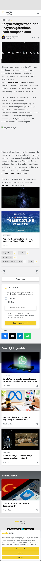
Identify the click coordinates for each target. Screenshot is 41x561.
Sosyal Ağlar (7, 414)
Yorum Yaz (20, 279)
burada (4, 185)
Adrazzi (5, 245)
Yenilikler (22, 253)
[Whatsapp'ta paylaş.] (28, 336)
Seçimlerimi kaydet (20, 323)
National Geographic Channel (12, 261)
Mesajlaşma (7, 375)
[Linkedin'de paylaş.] (20, 336)
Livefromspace (7, 257)
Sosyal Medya (7, 253)
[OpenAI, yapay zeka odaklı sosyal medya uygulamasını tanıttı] (20, 439)
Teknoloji (5, 20)
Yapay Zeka (6, 452)
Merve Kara (7, 510)
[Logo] (6, 13)
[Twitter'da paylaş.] (13, 336)
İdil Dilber (6, 385)
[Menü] (38, 14)
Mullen (31, 261)
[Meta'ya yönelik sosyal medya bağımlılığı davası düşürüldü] (20, 400)
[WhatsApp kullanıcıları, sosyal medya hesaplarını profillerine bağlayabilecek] (20, 362)
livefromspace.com (14, 82)
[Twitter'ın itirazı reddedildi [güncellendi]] (20, 489)
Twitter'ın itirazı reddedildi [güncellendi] (16, 504)
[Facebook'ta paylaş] (5, 336)
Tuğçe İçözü (7, 462)
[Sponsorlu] (20, 221)
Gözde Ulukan (8, 424)
